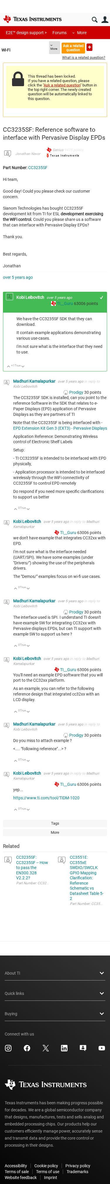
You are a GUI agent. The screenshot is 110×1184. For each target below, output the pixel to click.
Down (23, 366)
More (82, 32)
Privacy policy (77, 1165)
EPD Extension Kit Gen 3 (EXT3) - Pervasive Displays (60, 428)
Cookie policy (46, 1165)
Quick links (14, 993)
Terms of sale (17, 1171)
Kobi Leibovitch (30, 297)
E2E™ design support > (26, 32)
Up (8, 366)
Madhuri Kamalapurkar (34, 381)
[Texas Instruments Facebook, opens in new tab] (27, 1050)
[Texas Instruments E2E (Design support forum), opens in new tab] (83, 1050)
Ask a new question (89, 47)
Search (94, 20)
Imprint (50, 1177)
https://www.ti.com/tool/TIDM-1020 (46, 798)
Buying (11, 1013)
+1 (101, 297)
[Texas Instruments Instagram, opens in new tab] (8, 1050)
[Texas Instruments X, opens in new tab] (45, 1050)
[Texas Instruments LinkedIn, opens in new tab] (64, 1050)
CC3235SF (38, 167)
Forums (60, 32)
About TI (12, 973)
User (105, 20)
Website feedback (21, 1177)
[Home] (32, 19)
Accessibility (16, 1165)
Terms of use (47, 1171)
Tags (55, 823)
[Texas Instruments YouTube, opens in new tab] (101, 1050)
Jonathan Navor (27, 154)
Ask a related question (73, 48)
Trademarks (77, 1171)
